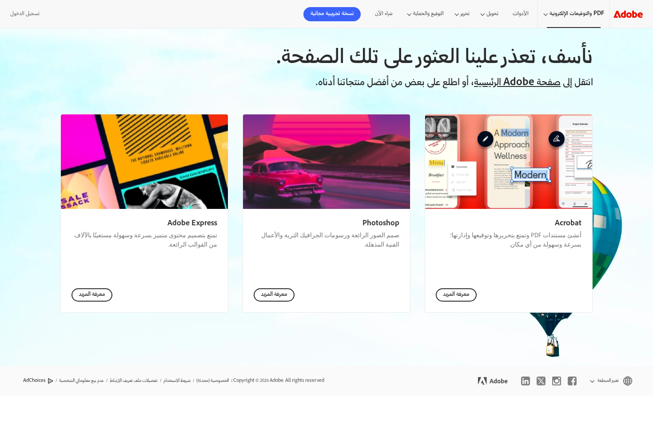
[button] (611, 381)
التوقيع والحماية (428, 14)
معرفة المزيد (456, 294)
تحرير (465, 14)
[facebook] (572, 381)
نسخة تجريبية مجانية (332, 14)
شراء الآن (384, 14)
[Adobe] (628, 14)
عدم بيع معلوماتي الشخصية (81, 381)
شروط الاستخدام (177, 381)
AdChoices (34, 381)
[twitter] (541, 381)
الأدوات (521, 14)
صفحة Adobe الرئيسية (517, 83)
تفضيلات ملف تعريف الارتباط (134, 381)
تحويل (492, 14)
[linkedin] (525, 381)
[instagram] (556, 381)
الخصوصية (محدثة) (212, 381)
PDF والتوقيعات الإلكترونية (576, 14)
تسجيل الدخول (25, 14)
